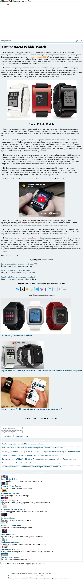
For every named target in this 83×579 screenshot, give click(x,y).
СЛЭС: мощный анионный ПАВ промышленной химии (23, 444)
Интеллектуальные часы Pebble (16, 335)
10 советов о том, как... (10, 493)
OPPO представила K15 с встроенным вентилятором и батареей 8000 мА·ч (31, 467)
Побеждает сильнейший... (12, 525)
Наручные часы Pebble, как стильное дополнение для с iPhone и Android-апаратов (41, 370)
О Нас (39, 576)
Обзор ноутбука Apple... (11, 486)
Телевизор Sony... (8, 518)
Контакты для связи (31, 576)
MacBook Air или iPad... (11, 549)
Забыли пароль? (22, 436)
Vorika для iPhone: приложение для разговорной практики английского (30, 455)
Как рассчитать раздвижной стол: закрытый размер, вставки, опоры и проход (32, 448)
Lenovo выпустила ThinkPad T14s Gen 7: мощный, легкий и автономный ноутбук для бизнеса (39, 459)
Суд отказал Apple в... (10, 500)
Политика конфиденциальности (16, 576)
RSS (42, 576)
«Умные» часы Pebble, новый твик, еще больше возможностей (31, 409)
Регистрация (7, 436)
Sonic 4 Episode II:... (9, 479)
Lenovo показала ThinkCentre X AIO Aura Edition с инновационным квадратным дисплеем (37, 463)
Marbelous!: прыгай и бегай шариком (15, 270)
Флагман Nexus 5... (9, 534)
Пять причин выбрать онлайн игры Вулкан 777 (19, 264)
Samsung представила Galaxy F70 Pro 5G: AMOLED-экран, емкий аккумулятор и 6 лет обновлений (41, 451)
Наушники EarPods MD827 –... (13, 509)
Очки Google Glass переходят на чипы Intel (18, 277)
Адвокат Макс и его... (10, 557)
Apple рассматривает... (10, 542)
